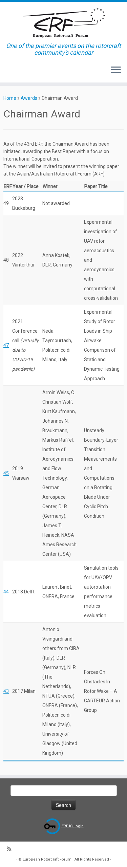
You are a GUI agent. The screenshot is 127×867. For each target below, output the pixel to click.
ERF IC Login (73, 826)
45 (6, 473)
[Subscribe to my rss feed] (11, 849)
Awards (29, 98)
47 (6, 345)
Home (9, 98)
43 (6, 691)
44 (6, 591)
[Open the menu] (116, 70)
